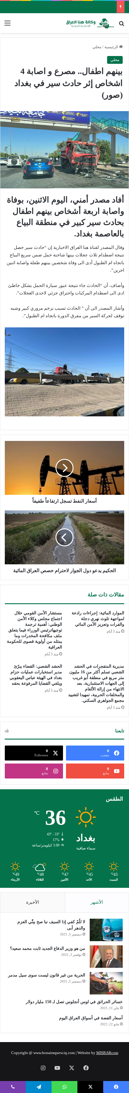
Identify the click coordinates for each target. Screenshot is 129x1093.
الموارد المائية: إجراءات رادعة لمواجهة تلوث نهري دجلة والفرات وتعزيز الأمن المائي (98, 619)
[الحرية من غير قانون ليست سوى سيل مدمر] (106, 983)
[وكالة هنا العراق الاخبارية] (90, 23)
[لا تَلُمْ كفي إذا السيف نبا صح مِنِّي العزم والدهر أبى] (106, 930)
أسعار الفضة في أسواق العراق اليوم (91, 1018)
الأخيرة (32, 902)
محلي (96, 47)
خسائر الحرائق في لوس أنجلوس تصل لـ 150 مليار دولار (74, 1002)
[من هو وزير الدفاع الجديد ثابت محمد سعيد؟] (106, 956)
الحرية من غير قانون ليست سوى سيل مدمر (46, 975)
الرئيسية (111, 47)
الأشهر (97, 902)
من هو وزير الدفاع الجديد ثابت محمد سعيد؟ (47, 948)
